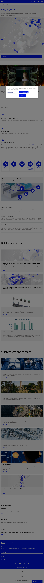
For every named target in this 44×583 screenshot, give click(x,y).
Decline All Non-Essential (24, 92)
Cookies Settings (10, 92)
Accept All (22, 95)
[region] (22, 92)
